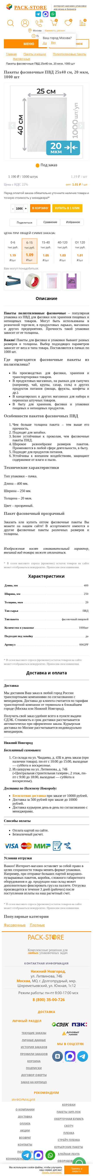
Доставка (25, 1117)
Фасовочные (15, 925)
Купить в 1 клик (67, 208)
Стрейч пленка (69, 1140)
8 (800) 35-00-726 (48, 999)
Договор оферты (34, 1075)
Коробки (68, 1105)
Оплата (25, 1123)
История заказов (34, 1047)
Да (45, 43)
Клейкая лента (69, 1154)
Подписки (34, 1068)
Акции (25, 1130)
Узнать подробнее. (52, 1172)
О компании (25, 1109)
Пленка (68, 1133)
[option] (46, 139)
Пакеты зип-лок (69, 1112)
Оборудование (69, 1161)
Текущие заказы (34, 1033)
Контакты (25, 1145)
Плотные (37, 925)
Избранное (73, 222)
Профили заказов (34, 1054)
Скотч (68, 1126)
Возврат (25, 1138)
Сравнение (50, 222)
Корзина (33, 1061)
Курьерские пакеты (68, 1147)
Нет (53, 42)
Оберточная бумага (68, 1119)
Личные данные (34, 1040)
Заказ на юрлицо (34, 1082)
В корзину (40, 208)
